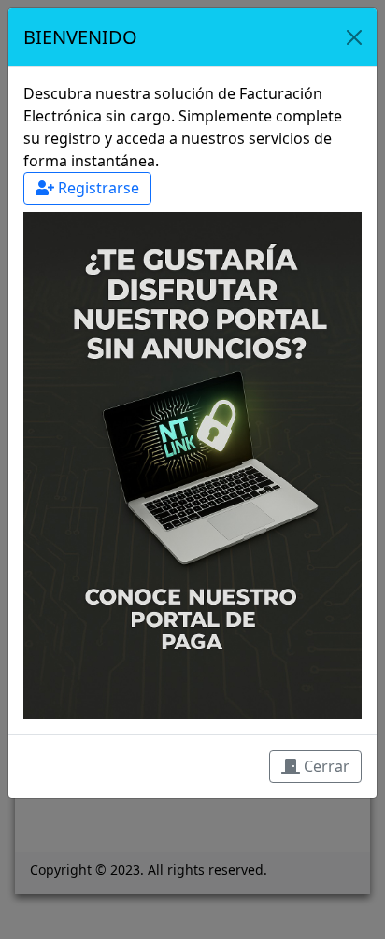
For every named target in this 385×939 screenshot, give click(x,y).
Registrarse (96, 188)
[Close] (354, 37)
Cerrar (324, 766)
